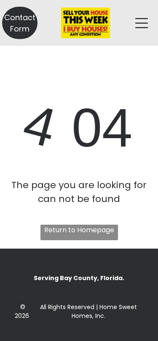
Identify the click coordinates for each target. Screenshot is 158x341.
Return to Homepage (79, 230)
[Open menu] (141, 23)
